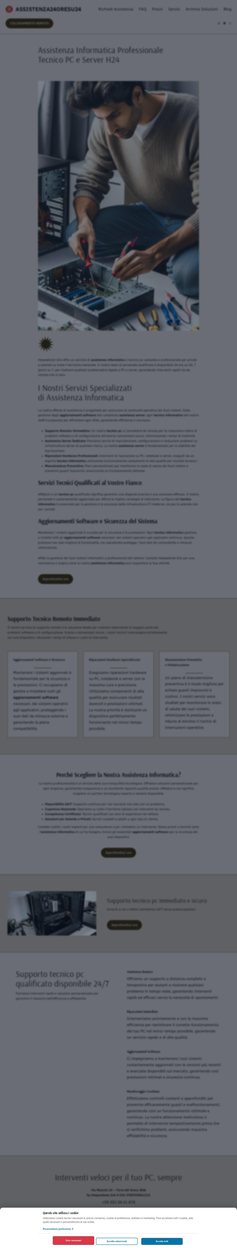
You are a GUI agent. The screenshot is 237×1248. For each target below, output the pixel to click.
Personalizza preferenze (58, 1228)
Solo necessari (73, 1240)
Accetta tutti (162, 1241)
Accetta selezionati (117, 1241)
